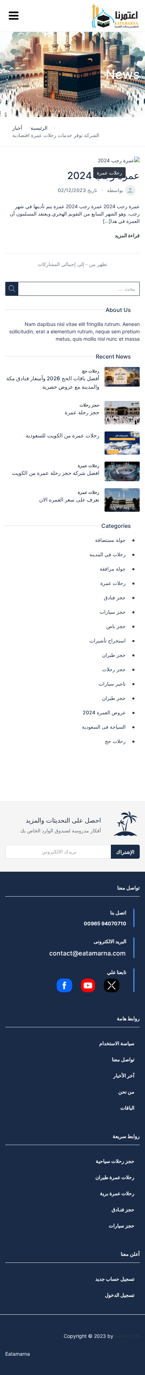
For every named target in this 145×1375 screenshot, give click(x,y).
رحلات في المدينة (107, 554)
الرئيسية (39, 128)
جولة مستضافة (110, 540)
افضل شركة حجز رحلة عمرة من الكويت (55, 473)
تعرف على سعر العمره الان (69, 499)
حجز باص (116, 626)
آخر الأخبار (123, 1075)
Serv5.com (127, 1336)
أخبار (17, 128)
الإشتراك (125, 852)
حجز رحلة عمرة (82, 412)
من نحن (126, 1092)
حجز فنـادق (123, 1209)
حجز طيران (114, 655)
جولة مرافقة (113, 569)
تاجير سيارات (112, 684)
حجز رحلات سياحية (115, 1161)
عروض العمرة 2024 (104, 712)
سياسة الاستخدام (116, 1043)
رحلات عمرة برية (117, 1193)
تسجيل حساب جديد (114, 1279)
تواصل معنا (123, 1059)
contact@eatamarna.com (87, 953)
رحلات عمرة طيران (114, 1177)
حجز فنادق (115, 597)
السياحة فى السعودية (104, 727)
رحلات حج (90, 371)
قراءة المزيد (127, 235)
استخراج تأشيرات (107, 641)
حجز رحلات (89, 405)
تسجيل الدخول (119, 1295)
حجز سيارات (113, 612)
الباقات (127, 1108)
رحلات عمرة (109, 173)
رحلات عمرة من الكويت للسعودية (62, 435)
